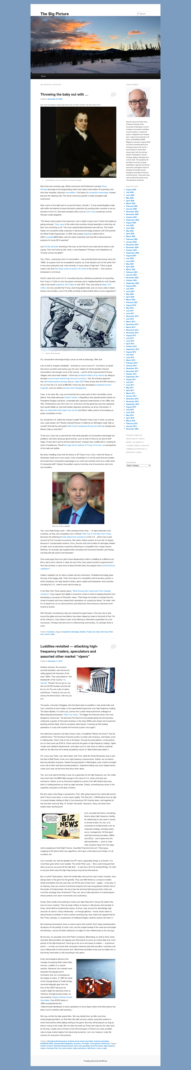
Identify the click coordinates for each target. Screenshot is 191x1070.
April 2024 (130, 266)
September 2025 (132, 220)
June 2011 (130, 385)
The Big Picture (54, 13)
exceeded (49, 237)
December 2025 (132, 211)
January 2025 (131, 242)
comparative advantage (98, 192)
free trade (96, 632)
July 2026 (130, 192)
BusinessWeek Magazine (63, 1043)
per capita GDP (77, 381)
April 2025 (130, 233)
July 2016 (130, 319)
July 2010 (130, 409)
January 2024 (131, 275)
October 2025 (131, 217)
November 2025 (132, 214)
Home (43, 76)
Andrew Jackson (46, 1046)
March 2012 (130, 360)
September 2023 (132, 283)
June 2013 (130, 341)
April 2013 (130, 343)
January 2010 (131, 426)
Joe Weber (85, 1043)
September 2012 (132, 349)
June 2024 (130, 261)
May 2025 (130, 231)
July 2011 (130, 382)
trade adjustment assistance (74, 536)
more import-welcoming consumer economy (68, 378)
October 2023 (131, 280)
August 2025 (131, 222)
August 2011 (131, 379)
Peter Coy (58, 1048)
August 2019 (131, 305)
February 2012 (131, 363)
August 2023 (131, 286)
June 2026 (130, 195)
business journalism (101, 1041)
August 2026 (131, 189)
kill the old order (51, 246)
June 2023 (130, 291)
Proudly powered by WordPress (95, 1061)
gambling (86, 1046)
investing (50, 1048)
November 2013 (132, 332)
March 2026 (130, 203)
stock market (67, 1048)
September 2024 (132, 253)
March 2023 (130, 299)
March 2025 (130, 236)
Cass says (59, 224)
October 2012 (131, 346)
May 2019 (130, 308)
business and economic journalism (80, 1041)
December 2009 (132, 429)
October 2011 (131, 374)
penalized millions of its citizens (91, 375)
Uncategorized (95, 1043)
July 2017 (130, 310)
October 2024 (131, 250)
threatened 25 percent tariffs (90, 426)
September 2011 (132, 376)
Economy (50, 632)
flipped (86, 233)
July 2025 (130, 225)
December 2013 (132, 330)
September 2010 (132, 404)
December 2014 (132, 324)
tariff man (71, 426)
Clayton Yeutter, (71, 397)
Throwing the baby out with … (64, 94)
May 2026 (130, 198)
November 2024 (132, 247)
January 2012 (131, 365)
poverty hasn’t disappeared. (75, 387)
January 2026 (131, 209)
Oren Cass (91, 211)
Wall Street (106, 1043)
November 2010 (132, 401)
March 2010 (130, 420)
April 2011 (130, 390)
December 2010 (132, 398)
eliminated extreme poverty (55, 381)
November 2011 (132, 371)
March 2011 (130, 393)
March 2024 (130, 269)
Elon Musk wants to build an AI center (70, 268)
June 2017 (130, 313)
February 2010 (131, 423)
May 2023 (130, 294)
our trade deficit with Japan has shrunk (61, 410)
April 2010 (130, 418)
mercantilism (70, 192)
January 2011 (131, 396)
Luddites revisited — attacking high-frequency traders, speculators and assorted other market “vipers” (69, 651)
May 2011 (130, 387)
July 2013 (130, 338)
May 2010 (130, 415)
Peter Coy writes (71, 714)
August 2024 (131, 255)
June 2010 (130, 412)
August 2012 (131, 352)
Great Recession (97, 1046)
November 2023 (132, 277)
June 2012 (130, 357)
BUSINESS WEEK (47, 1043)
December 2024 (132, 244)
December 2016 (132, 316)
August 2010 (131, 407)
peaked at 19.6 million (65, 284)
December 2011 (132, 368)
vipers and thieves (80, 1048)
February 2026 (131, 206)
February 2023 (131, 302)
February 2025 (131, 239)
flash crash (78, 1046)
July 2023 (130, 288)
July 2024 (130, 258)
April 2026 (130, 200)
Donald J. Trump (86, 632)
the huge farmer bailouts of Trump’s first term (83, 445)
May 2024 (130, 264)
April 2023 (130, 297)
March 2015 (130, 321)
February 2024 (131, 272)
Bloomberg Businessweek (57, 1041)
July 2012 (130, 354)
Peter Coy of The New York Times (96, 533)
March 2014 (130, 327)
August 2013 (131, 335)
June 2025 (130, 228)
